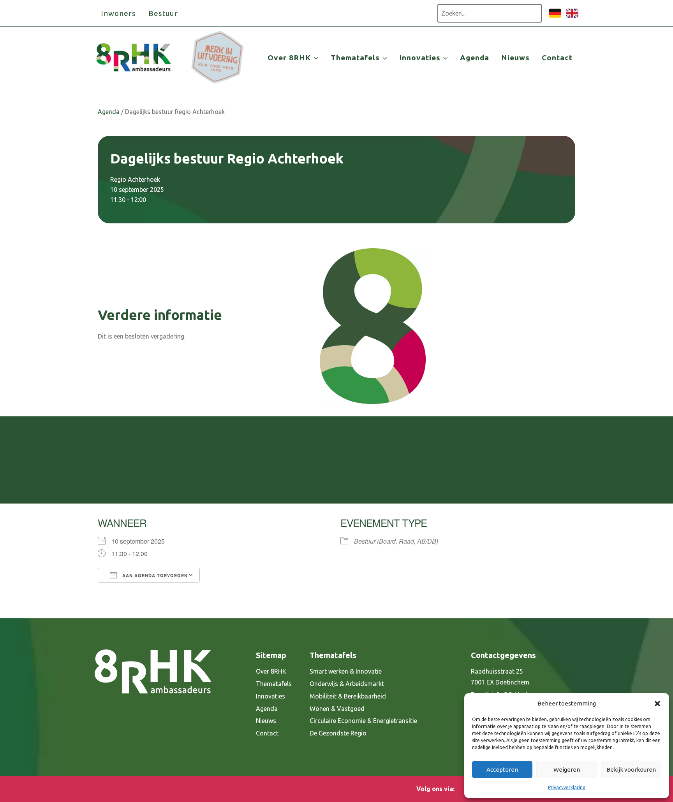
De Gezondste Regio (338, 733)
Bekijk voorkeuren (631, 769)
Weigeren (566, 769)
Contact (557, 57)
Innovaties (270, 696)
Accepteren (502, 769)
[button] (657, 703)
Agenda (474, 57)
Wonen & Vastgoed (337, 708)
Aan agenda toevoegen (154, 575)
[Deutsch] (555, 17)
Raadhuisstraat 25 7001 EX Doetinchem (500, 677)
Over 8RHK (271, 671)
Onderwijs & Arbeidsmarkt (347, 683)
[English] (572, 17)
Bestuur (163, 13)
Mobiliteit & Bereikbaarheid (348, 696)
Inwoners (118, 13)
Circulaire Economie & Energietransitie (363, 720)
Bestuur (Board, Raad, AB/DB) (396, 541)
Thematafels (274, 683)
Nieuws (515, 57)
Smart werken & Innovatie (346, 671)
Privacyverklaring (566, 787)
